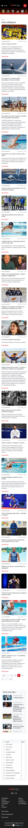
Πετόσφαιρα (4, 803)
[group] (3, 11)
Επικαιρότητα (22, 801)
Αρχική (3, 19)
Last (11, 679)
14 (15, 675)
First (4, 675)
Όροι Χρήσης (4, 811)
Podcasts (21, 800)
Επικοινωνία (4, 817)
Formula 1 (4, 807)
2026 (12, 823)
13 (11, 675)
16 (22, 675)
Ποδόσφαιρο (4, 798)
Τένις (2, 805)
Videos (20, 798)
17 (3, 679)
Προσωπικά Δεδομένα (7, 814)
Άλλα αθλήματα (23, 803)
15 (18, 675)
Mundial (3, 800)
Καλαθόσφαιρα (5, 801)
